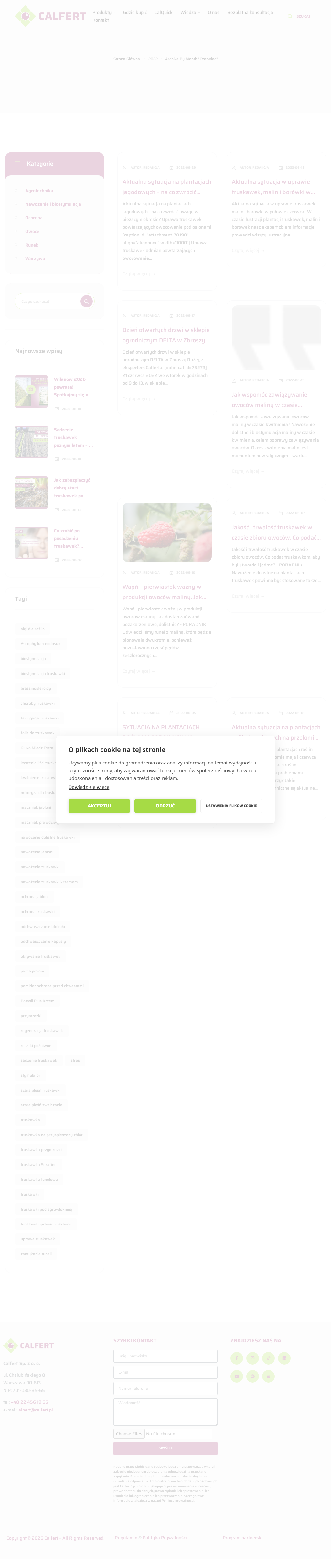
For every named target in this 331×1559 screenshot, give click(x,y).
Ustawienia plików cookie (231, 805)
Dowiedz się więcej (90, 787)
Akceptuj (99, 806)
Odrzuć (165, 806)
